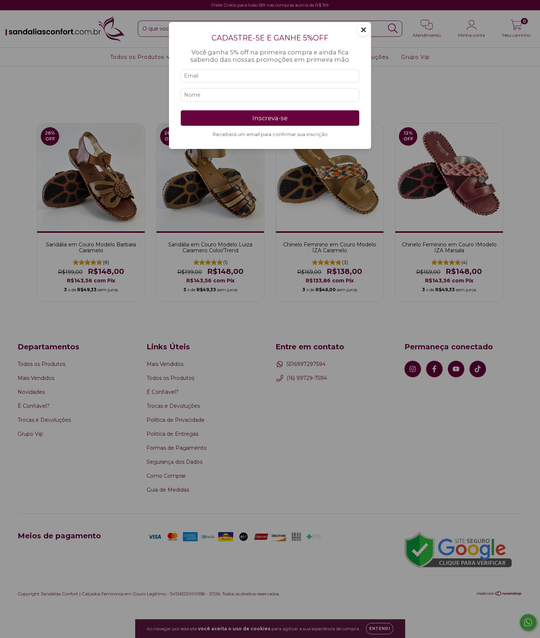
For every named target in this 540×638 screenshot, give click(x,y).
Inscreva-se (270, 118)
